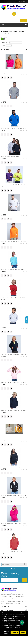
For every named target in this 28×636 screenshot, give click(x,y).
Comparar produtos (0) (12, 39)
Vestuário (21, 31)
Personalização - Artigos (10, 31)
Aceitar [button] (23, 632)
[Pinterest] (14, 568)
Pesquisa (23, 20)
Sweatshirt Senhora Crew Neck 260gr (10, 467)
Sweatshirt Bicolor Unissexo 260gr (10, 156)
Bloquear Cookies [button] (6, 632)
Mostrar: (3, 45)
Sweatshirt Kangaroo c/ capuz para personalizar (13, 213)
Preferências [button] (14, 632)
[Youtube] (11, 568)
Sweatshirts (6, 33)
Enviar (24, 580)
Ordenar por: (4, 42)
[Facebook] (18, 568)
